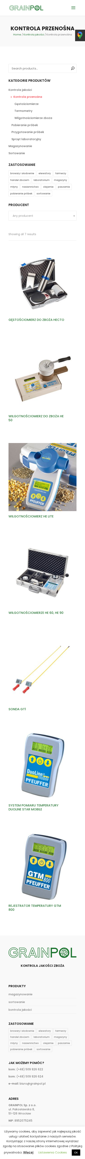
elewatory (45, 173)
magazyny (60, 180)
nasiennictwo (30, 186)
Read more (21, 330)
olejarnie (48, 186)
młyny (14, 186)
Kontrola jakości (34, 34)
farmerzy (60, 173)
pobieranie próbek (21, 193)
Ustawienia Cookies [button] (52, 1152)
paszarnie (64, 186)
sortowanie (43, 193)
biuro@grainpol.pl (33, 1084)
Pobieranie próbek (24, 125)
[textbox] (42, 216)
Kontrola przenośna (27, 97)
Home (17, 34)
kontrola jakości (20, 1010)
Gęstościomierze (26, 104)
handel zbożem (19, 180)
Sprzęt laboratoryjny (26, 139)
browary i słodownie (22, 173)
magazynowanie (20, 994)
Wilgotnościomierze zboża (33, 118)
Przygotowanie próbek (27, 132)
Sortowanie (16, 153)
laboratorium (42, 180)
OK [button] (76, 1152)
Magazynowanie (20, 146)
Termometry (23, 111)
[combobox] (42, 216)
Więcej (28, 1152)
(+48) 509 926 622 (29, 1069)
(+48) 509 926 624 (29, 1076)
